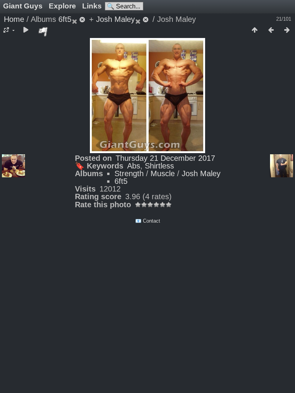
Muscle (163, 173)
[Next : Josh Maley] (287, 30)
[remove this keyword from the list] (79, 19)
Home (14, 19)
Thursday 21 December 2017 (165, 158)
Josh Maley (115, 19)
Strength (129, 173)
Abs (133, 166)
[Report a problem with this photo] (43, 31)
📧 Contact (147, 221)
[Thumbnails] (255, 30)
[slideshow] (26, 30)
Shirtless (159, 166)
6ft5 (64, 19)
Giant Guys (23, 6)
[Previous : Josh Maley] (271, 30)
